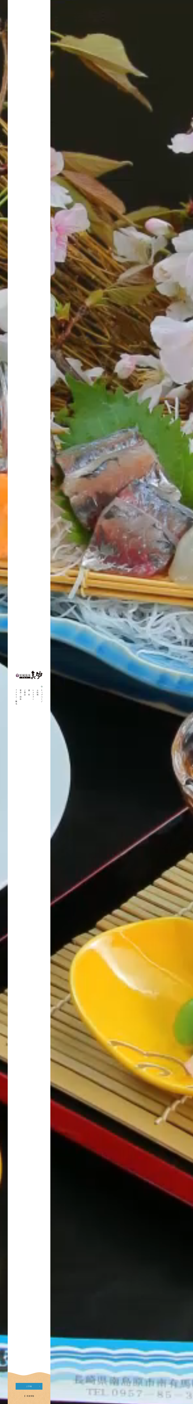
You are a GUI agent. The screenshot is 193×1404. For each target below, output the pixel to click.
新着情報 (30, 1396)
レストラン (33, 694)
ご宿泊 (25, 692)
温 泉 (29, 692)
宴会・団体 (20, 694)
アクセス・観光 (16, 697)
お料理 (37, 692)
